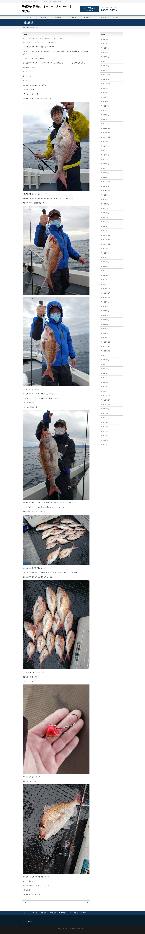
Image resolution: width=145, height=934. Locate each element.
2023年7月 (106, 204)
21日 (24, 902)
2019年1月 (106, 444)
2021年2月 (106, 333)
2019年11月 (106, 400)
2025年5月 (106, 106)
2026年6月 (106, 48)
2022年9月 (106, 248)
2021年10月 (107, 297)
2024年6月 (106, 155)
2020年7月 (106, 364)
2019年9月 (106, 409)
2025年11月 (106, 79)
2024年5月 (106, 159)
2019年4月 (106, 431)
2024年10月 (107, 137)
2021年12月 (107, 288)
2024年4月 (106, 164)
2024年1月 (106, 177)
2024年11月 (106, 133)
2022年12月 (107, 235)
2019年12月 (107, 395)
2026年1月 (106, 70)
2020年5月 (106, 373)
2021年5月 (106, 320)
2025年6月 (106, 101)
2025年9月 (106, 88)
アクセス (85, 913)
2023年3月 (106, 222)
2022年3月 (106, 275)
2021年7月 (106, 311)
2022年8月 (106, 253)
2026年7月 (106, 44)
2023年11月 (106, 186)
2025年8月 (106, 92)
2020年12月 (107, 342)
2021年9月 (106, 302)
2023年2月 (106, 226)
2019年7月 (106, 418)
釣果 (61, 38)
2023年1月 (106, 231)
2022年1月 (106, 284)
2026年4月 (106, 57)
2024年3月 (106, 168)
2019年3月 (106, 435)
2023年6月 (106, 208)
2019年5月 (106, 427)
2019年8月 (106, 413)
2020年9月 (106, 355)
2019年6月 (106, 422)
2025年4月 (106, 110)
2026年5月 (106, 52)
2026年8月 (106, 39)
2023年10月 (107, 190)
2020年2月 (106, 386)
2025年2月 (106, 119)
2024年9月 (106, 141)
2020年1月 (106, 391)
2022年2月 (106, 280)
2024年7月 (106, 150)
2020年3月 (106, 382)
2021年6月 (106, 315)
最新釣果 (43, 913)
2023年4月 (106, 217)
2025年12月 (107, 75)
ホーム (26, 913)
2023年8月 (106, 199)
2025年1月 (106, 124)
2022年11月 (106, 239)
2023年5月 (106, 213)
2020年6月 (106, 369)
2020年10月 (107, 351)
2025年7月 (106, 97)
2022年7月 (106, 257)
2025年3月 (106, 115)
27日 (88, 902)
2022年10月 (107, 244)
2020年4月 (106, 378)
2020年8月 (106, 360)
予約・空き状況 (74, 913)
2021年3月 (106, 329)
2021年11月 (106, 293)
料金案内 (63, 913)
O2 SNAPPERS (70, 928)
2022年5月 (106, 266)
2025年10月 (107, 84)
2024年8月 (106, 146)
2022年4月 (106, 271)
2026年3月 (106, 61)
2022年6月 (106, 262)
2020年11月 (106, 346)
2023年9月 (106, 195)
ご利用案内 (53, 913)
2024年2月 (106, 173)
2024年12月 (107, 128)
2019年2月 (106, 440)
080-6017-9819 (109, 10)
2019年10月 (107, 404)
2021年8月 (106, 306)
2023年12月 (107, 182)
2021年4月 (106, 324)
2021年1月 (106, 337)
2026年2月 (106, 66)
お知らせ (34, 913)
